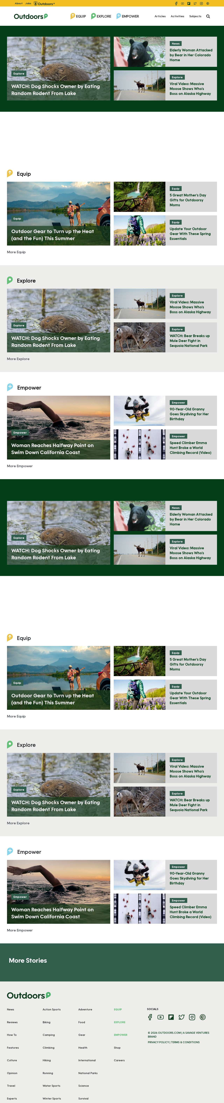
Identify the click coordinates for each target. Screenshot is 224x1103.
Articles (160, 16)
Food (81, 1022)
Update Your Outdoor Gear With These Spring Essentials (190, 234)
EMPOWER (120, 1034)
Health (82, 1047)
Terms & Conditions (185, 1042)
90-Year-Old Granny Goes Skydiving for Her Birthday (189, 414)
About (19, 3)
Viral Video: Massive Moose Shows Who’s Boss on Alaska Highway (190, 89)
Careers (119, 1060)
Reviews (12, 1022)
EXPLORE (119, 1022)
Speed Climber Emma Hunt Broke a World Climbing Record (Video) (190, 448)
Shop (117, 1047)
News (176, 43)
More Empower (20, 466)
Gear (81, 1034)
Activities (177, 16)
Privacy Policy (158, 1042)
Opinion (12, 1073)
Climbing (48, 1047)
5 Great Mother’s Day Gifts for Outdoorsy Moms (188, 200)
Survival (83, 1098)
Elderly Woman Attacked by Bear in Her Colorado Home (191, 55)
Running (48, 1073)
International (87, 1060)
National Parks (87, 1073)
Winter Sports (52, 1098)
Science (83, 1085)
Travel (11, 1085)
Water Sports (51, 1085)
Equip (81, 16)
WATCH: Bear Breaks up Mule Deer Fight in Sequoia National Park (190, 341)
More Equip (16, 252)
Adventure (85, 1009)
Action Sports (52, 1009)
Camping (49, 1034)
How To (12, 1034)
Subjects (195, 16)
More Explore (18, 359)
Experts (12, 1098)
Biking (46, 1022)
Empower (130, 16)
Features (13, 1047)
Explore (104, 16)
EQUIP (118, 1009)
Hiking (47, 1060)
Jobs (28, 3)
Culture (12, 1060)
